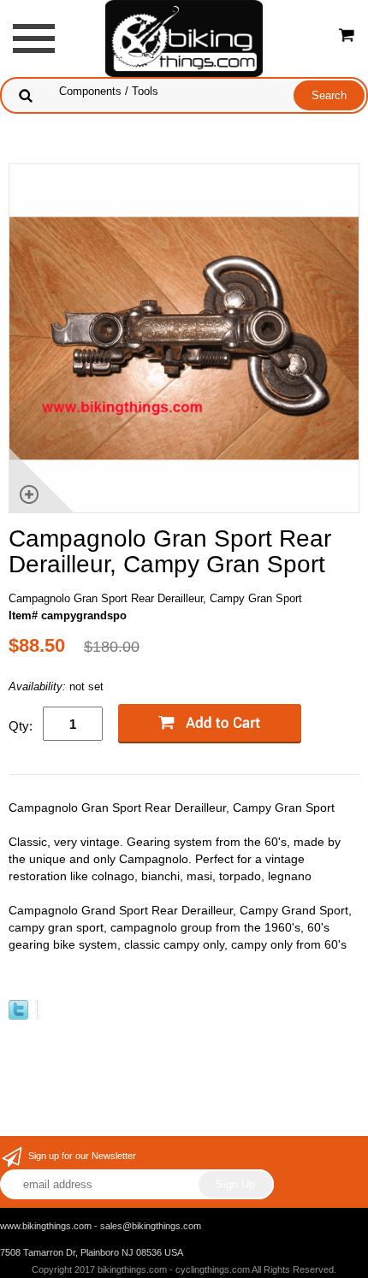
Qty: (21, 726)
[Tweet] (18, 1015)
